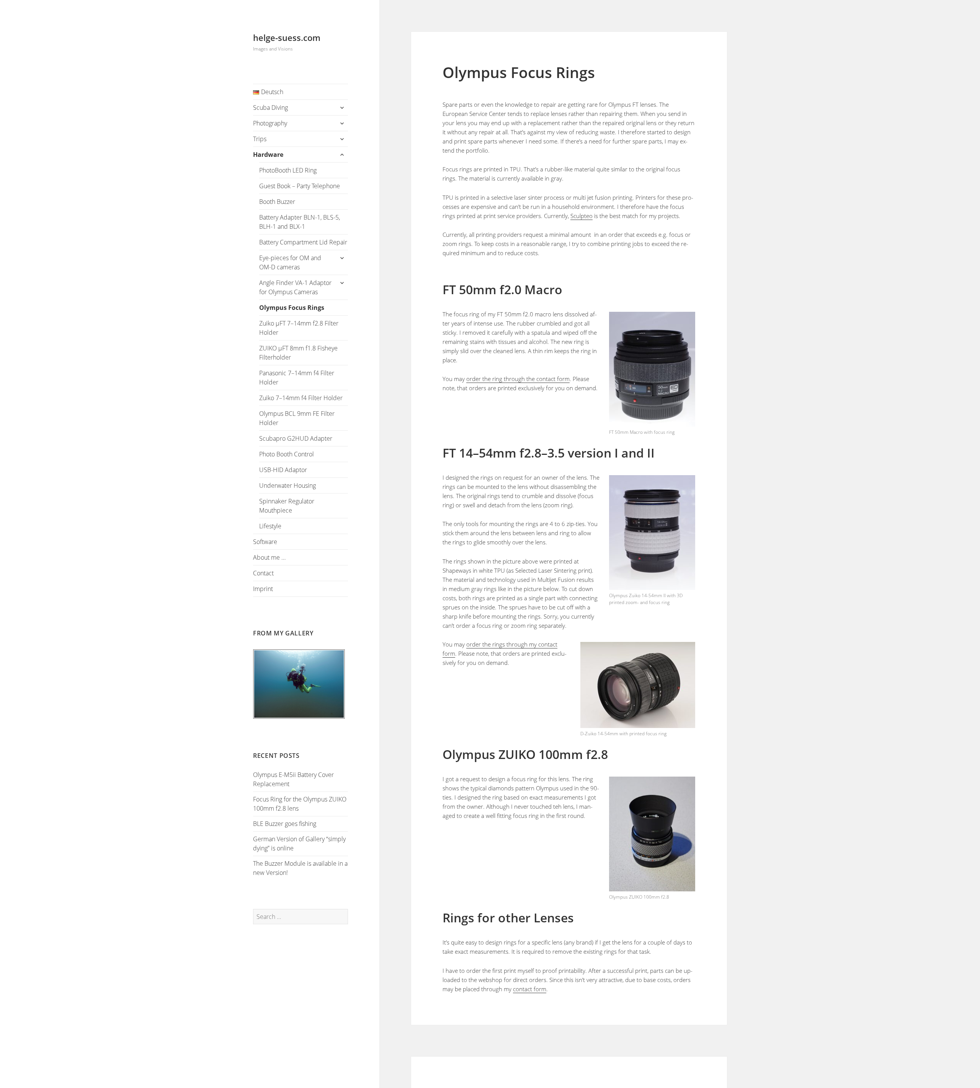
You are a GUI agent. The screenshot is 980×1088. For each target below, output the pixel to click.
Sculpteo (581, 216)
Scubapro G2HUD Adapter (295, 438)
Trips (259, 139)
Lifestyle (270, 526)
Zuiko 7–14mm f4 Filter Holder (301, 398)
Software (265, 541)
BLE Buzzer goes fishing (284, 823)
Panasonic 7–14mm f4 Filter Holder (296, 377)
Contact (263, 573)
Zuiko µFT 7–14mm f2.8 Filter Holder (298, 328)
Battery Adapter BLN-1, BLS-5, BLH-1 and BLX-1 (299, 222)
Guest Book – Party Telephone (299, 186)
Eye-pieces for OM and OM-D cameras (290, 262)
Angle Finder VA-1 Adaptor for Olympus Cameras (295, 287)
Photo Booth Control (286, 454)
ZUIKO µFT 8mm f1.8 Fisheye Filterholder (298, 353)
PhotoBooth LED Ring (288, 170)
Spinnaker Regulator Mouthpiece (286, 506)
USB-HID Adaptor (283, 470)
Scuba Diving (270, 107)
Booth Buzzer (277, 201)
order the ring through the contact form (518, 379)
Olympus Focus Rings (291, 307)
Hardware (268, 154)
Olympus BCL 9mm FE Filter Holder (297, 418)
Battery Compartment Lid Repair (303, 242)
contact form (529, 989)
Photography (270, 123)
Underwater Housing (287, 485)
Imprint (263, 589)
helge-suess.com (286, 37)
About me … (269, 557)
